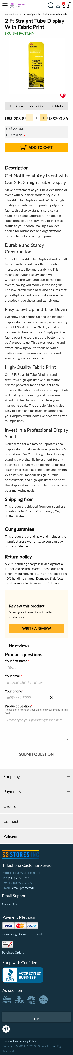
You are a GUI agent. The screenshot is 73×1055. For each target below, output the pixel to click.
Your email (12, 676)
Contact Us (9, 904)
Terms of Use (10, 1041)
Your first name (16, 661)
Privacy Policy (28, 1041)
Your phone (13, 691)
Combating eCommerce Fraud (22, 934)
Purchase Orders (13, 952)
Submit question (36, 754)
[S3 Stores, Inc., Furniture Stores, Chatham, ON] (22, 975)
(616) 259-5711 (19, 878)
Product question (18, 706)
